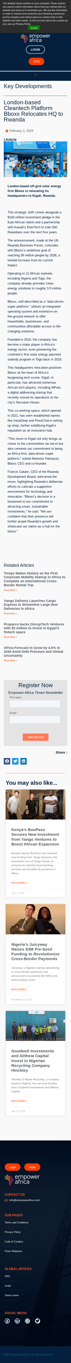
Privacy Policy (13, 1232)
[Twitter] (37, 1320)
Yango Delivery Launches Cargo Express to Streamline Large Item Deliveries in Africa (31, 605)
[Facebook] (7, 1320)
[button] (35, 74)
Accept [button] (33, 27)
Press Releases (13, 1251)
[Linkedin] (17, 1320)
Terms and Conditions (17, 1222)
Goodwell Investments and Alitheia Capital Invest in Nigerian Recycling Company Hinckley (32, 1060)
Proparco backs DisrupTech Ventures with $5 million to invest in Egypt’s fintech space (34, 628)
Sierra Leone (12, 1295)
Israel (8, 1285)
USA (7, 1276)
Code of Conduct (14, 1241)
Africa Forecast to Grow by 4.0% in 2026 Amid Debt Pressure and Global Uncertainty (33, 652)
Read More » (10, 590)
